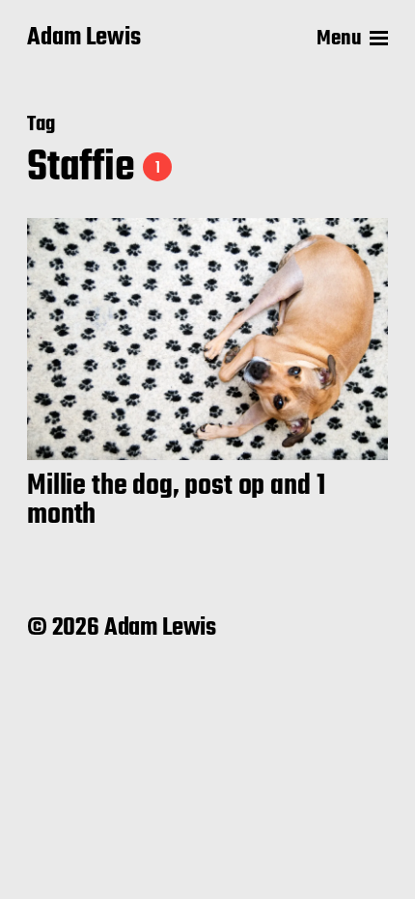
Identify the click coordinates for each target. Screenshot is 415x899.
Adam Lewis (84, 38)
